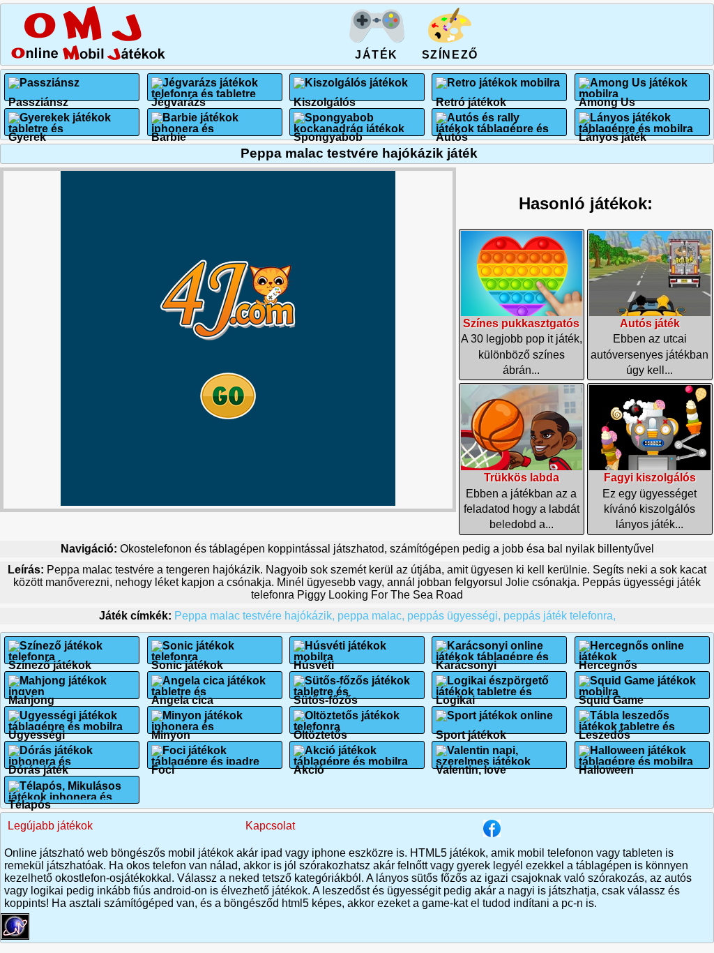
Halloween (606, 764)
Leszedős (604, 729)
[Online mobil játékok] (88, 57)
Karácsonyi (466, 659)
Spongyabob (328, 131)
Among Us (607, 96)
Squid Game (611, 694)
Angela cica (182, 694)
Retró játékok (471, 96)
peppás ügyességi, (455, 616)
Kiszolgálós (325, 96)
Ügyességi (36, 729)
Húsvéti (314, 659)
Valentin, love (471, 764)
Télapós (29, 799)
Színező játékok (49, 659)
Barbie (168, 131)
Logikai (455, 694)
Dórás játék (38, 764)
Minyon (170, 729)
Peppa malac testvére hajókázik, (255, 616)
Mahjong (31, 694)
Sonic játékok (187, 659)
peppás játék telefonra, (559, 616)
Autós (452, 131)
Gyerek (27, 131)
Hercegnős (608, 659)
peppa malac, (372, 616)
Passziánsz (38, 96)
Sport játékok (471, 729)
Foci (162, 764)
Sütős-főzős (326, 694)
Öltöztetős (320, 729)
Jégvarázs (178, 96)
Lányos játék (612, 131)
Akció (309, 764)
